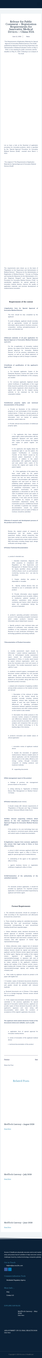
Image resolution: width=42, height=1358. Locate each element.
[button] (38, 4)
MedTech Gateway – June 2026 (18, 1223)
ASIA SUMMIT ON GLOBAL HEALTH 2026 (20, 1330)
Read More (7, 1129)
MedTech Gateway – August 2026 (19, 1124)
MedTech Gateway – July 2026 (18, 1174)
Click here (21, 1315)
